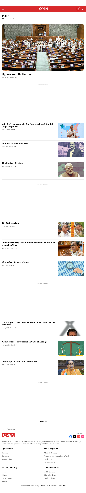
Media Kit (53, 486)
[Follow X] (74, 436)
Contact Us (62, 486)
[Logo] (43, 8)
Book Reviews (49, 478)
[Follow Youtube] (78, 436)
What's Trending (9, 467)
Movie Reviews (50, 475)
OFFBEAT (78, 8)
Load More (43, 421)
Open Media (7, 448)
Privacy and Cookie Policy (29, 486)
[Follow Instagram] (82, 436)
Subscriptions (7, 459)
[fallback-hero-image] (43, 47)
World (4, 475)
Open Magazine (51, 448)
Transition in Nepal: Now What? (56, 456)
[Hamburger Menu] (3, 8)
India (4, 472)
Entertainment (7, 478)
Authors (5, 453)
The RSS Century (50, 453)
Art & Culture (49, 472)
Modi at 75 (48, 459)
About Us (44, 486)
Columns (5, 456)
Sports (4, 481)
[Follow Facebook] (70, 436)
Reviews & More (51, 467)
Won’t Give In (49, 462)
